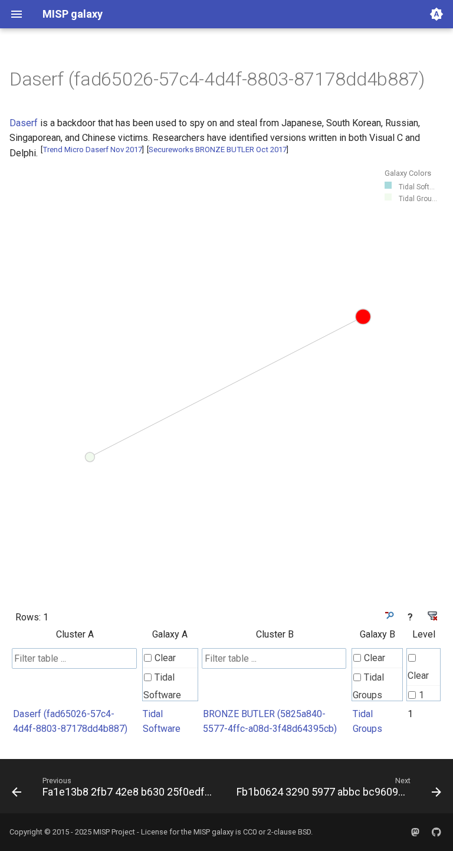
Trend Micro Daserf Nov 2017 (92, 149)
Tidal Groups (368, 686)
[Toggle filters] (388, 615)
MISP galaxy (213, 831)
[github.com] (436, 832)
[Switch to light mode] (436, 14)
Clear (165, 657)
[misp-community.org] (415, 832)
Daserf (23, 123)
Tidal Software (162, 686)
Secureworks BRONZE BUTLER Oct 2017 (218, 149)
